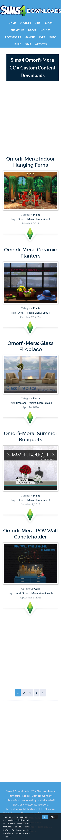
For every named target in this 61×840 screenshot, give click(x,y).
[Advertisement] (30, 118)
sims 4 (46, 218)
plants (38, 218)
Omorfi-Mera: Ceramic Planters (30, 253)
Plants (36, 214)
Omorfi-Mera (26, 218)
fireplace (21, 402)
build (18, 593)
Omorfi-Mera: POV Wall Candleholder (30, 534)
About (53, 817)
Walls (36, 588)
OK (44, 817)
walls (50, 593)
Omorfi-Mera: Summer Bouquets (30, 436)
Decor (36, 398)
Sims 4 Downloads (30, 10)
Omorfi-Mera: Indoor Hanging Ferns (30, 162)
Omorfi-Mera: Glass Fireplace (30, 346)
